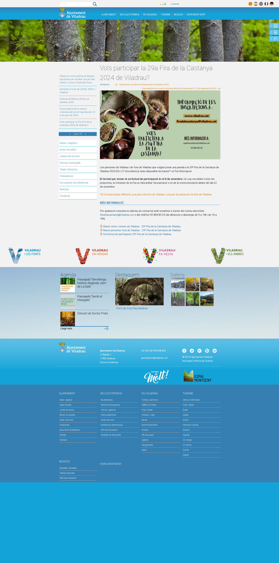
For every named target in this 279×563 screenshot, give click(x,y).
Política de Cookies (203, 361)
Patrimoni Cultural (190, 425)
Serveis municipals (70, 162)
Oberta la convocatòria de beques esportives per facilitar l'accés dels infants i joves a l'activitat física (77, 79)
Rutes (185, 410)
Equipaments (147, 445)
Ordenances (66, 176)
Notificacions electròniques (112, 425)
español (256, 4)
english (261, 4)
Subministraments (149, 425)
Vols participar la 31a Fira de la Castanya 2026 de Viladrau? (76, 124)
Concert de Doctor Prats (92, 313)
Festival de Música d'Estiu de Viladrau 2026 (74, 101)
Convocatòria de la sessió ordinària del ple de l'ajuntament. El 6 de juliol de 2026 (77, 112)
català (250, 4)
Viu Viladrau (150, 14)
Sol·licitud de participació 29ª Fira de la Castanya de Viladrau (137, 234)
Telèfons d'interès (149, 405)
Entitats (145, 430)
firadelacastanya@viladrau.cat (117, 214)
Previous (117, 295)
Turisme (165, 14)
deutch (272, 4)
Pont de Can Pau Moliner (132, 308)
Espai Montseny (196, 14)
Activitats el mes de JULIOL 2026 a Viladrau (77, 91)
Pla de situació (148, 435)
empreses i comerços (68, 468)
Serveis (144, 420)
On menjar (187, 440)
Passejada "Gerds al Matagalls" (89, 298)
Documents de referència (74, 182)
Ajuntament (109, 14)
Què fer (186, 450)
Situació (186, 430)
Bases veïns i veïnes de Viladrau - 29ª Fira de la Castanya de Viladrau (142, 226)
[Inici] (72, 12)
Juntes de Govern (70, 156)
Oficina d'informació (191, 400)
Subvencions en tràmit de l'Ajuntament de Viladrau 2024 (144, 84)
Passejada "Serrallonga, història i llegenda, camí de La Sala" (91, 283)
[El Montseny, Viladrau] (207, 305)
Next (161, 295)
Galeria (186, 455)
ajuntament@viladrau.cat (154, 358)
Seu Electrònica (129, 14)
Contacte (65, 195)
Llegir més (66, 328)
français (266, 4)
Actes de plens (68, 149)
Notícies (64, 189)
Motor (144, 450)
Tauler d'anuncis (69, 169)
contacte (175, 4)
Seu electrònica (107, 400)
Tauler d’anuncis (107, 420)
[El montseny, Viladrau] (178, 290)
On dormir (187, 445)
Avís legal (187, 361)
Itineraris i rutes (148, 415)
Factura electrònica (108, 415)
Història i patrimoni (150, 400)
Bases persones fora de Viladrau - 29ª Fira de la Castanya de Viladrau (142, 230)
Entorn (186, 420)
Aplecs (185, 415)
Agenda (145, 440)
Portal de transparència (110, 405)
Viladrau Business (67, 473)
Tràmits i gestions (108, 410)
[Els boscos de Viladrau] (192, 290)
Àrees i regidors (68, 143)
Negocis (178, 14)
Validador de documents (111, 435)
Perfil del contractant (109, 430)
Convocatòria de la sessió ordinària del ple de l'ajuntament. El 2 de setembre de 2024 (179, 88)
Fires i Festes (147, 410)
